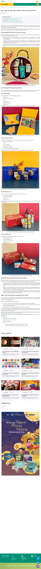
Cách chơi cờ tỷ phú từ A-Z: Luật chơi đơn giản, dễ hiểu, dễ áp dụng (30, 352)
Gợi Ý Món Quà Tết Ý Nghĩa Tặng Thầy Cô (11, 19)
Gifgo (17, 301)
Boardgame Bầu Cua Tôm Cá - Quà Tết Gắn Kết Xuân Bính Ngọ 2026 (10, 395)
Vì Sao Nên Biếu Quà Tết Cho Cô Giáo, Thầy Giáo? (12, 18)
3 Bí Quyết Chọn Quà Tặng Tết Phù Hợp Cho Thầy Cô (13, 20)
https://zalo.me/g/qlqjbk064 (11, 319)
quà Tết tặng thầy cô (9, 25)
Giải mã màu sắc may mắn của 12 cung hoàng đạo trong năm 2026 (10, 374)
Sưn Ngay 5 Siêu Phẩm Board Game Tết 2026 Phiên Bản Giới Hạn (30, 374)
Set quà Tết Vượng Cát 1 (5, 193)
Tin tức (3, 408)
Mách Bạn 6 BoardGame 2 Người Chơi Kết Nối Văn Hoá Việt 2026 (30, 395)
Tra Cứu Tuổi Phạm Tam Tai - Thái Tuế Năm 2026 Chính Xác (10, 352)
